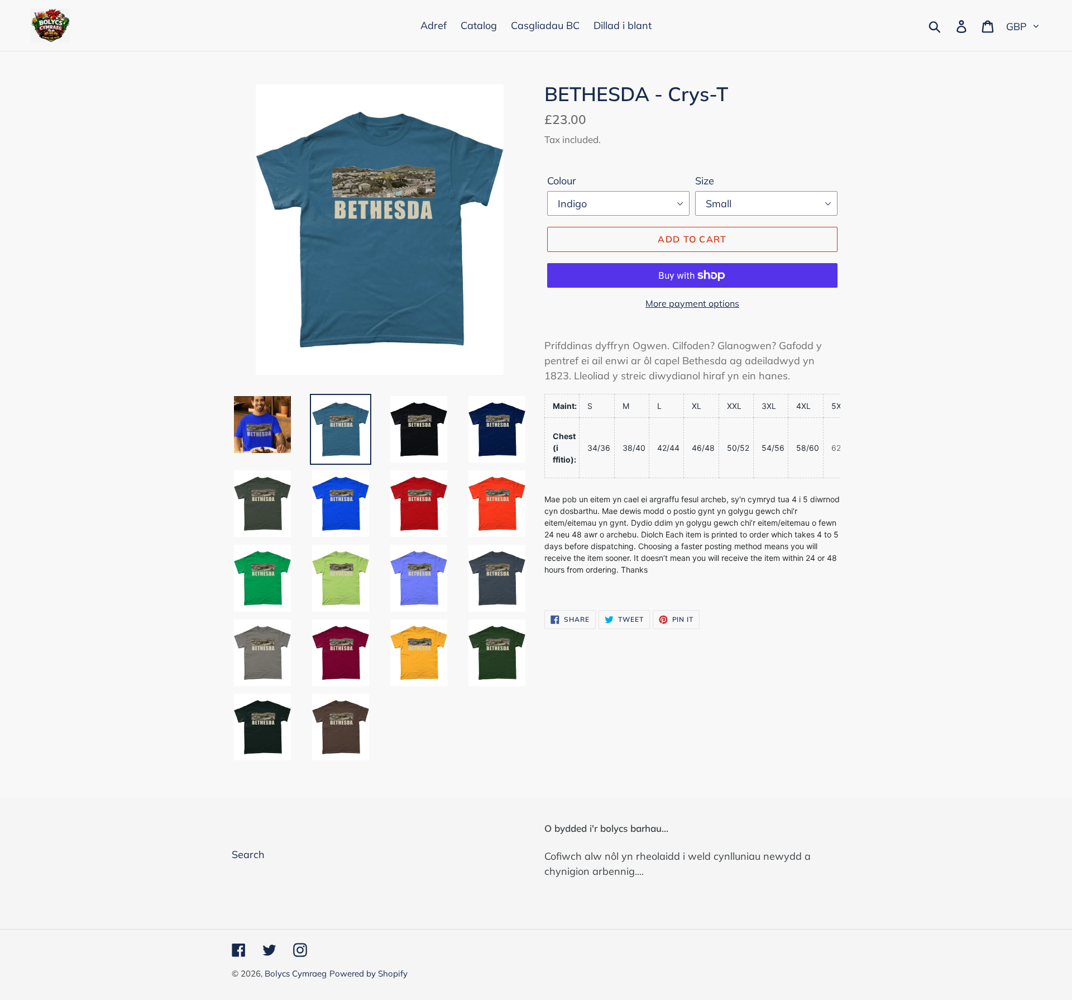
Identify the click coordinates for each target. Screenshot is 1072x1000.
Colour (561, 180)
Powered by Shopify (368, 973)
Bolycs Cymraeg (296, 973)
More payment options (692, 303)
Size (704, 180)
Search (248, 854)
